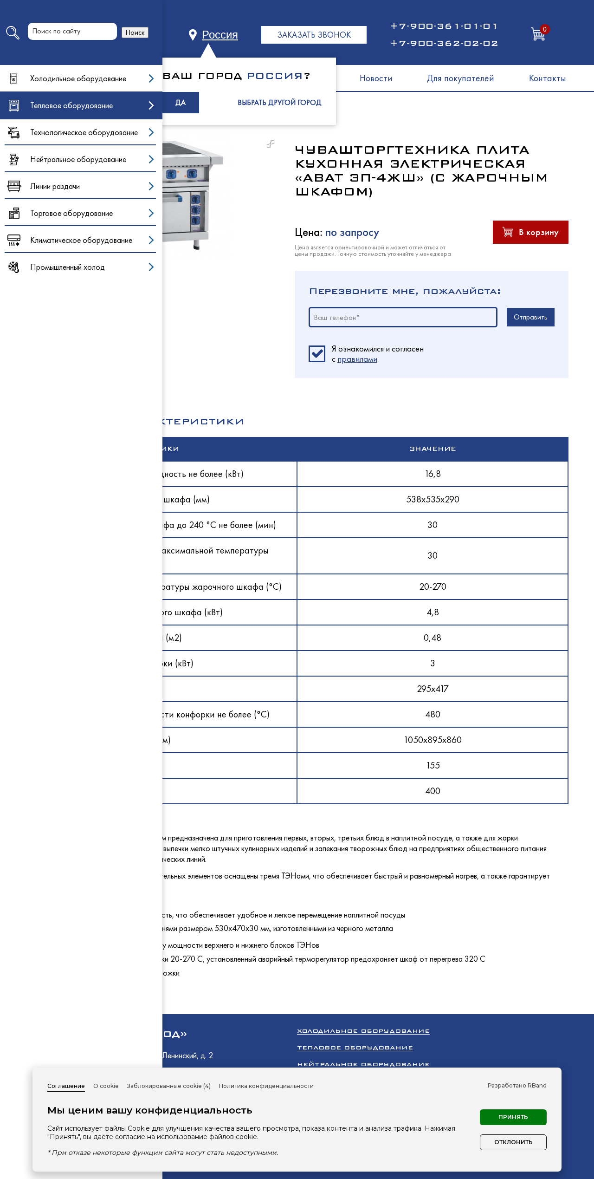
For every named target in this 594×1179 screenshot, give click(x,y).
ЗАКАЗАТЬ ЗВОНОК (314, 34)
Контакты (547, 78)
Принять (513, 1117)
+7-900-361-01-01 (444, 26)
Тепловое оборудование (355, 1047)
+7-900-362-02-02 (444, 43)
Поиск (135, 32)
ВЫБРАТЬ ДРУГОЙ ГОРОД (280, 102)
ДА (180, 102)
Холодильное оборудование (363, 1030)
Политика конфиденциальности (266, 1085)
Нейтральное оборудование (363, 1064)
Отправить (531, 317)
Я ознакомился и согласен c (378, 354)
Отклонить (513, 1142)
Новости (376, 78)
